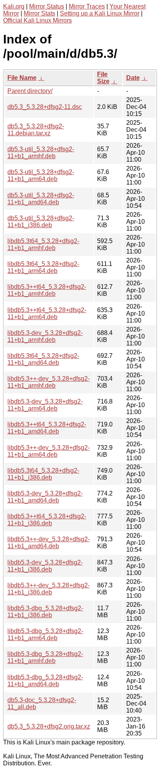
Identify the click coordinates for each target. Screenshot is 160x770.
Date (133, 77)
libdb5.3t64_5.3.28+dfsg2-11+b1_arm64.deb (43, 267)
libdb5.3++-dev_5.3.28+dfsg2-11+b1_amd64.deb (48, 542)
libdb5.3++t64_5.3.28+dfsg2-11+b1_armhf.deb (46, 290)
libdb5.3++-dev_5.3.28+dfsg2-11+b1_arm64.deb (48, 451)
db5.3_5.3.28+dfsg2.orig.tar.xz (48, 726)
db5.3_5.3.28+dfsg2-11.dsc (44, 107)
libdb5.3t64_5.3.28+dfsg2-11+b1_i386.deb (43, 474)
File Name (22, 77)
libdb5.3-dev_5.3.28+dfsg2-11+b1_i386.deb (45, 566)
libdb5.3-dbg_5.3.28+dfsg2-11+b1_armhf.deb (45, 657)
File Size (103, 78)
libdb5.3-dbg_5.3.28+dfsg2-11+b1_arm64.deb (45, 634)
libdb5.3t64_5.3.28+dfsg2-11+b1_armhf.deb (43, 244)
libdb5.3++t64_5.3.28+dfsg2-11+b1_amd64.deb (46, 428)
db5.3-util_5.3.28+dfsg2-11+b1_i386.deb (40, 221)
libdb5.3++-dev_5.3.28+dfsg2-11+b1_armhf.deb (48, 382)
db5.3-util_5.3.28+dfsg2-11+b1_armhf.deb (40, 152)
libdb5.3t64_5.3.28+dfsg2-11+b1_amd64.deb (43, 359)
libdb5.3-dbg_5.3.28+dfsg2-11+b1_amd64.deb (45, 680)
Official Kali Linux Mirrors (37, 20)
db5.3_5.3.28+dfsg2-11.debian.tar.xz (35, 129)
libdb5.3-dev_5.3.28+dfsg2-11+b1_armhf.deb (45, 336)
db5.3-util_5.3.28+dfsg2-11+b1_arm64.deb (40, 175)
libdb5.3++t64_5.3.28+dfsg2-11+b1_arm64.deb (46, 313)
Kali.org (13, 6)
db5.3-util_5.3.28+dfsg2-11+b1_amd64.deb (40, 198)
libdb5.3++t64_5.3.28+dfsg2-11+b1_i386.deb (46, 520)
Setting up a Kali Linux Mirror (99, 13)
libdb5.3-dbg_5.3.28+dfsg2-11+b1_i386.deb (45, 611)
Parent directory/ (29, 91)
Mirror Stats (39, 13)
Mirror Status (46, 6)
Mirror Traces (87, 6)
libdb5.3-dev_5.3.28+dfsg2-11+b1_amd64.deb (45, 497)
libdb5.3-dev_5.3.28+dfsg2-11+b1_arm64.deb (45, 405)
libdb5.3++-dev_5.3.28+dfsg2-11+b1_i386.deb (48, 589)
